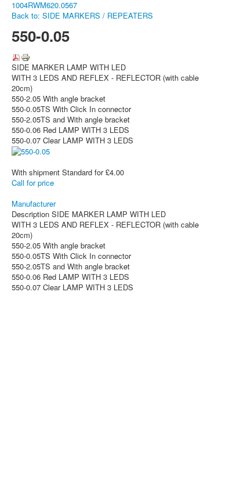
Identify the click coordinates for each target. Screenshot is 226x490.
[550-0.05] (31, 150)
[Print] (25, 56)
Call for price (33, 182)
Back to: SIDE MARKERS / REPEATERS (82, 15)
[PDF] (16, 56)
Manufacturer (34, 203)
